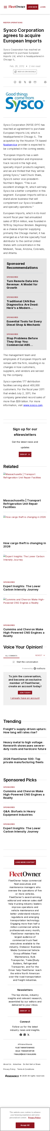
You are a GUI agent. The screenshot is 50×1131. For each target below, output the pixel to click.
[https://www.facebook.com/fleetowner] (20, 1034)
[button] (5, 7)
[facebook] (15, 82)
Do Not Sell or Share (32, 1064)
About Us (7, 1064)
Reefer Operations (12, 23)
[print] (45, 82)
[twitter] (25, 82)
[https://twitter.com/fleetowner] (28, 1034)
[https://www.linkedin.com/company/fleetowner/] (24, 1034)
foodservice (10, 144)
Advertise (17, 1064)
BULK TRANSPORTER (25, 1051)
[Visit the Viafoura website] (39, 668)
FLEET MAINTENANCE (25, 1048)
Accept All (25, 1125)
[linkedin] (20, 82)
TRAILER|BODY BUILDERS (25, 1054)
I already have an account (25, 698)
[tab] (11, 655)
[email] (35, 82)
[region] (25, 662)
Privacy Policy (9, 1069)
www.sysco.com (33, 405)
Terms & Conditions (25, 1069)
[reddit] (30, 82)
